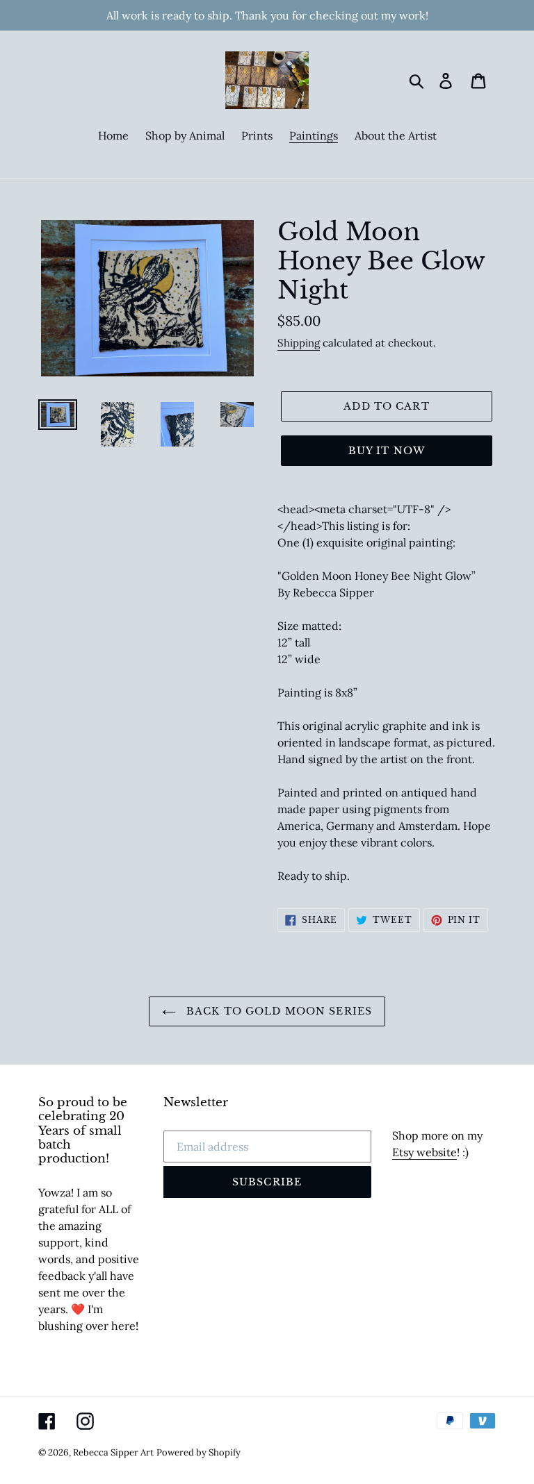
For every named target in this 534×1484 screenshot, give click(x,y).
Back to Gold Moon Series (277, 1011)
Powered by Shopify (198, 1452)
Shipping (298, 342)
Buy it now (386, 450)
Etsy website (424, 1152)
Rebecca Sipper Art (113, 1452)
